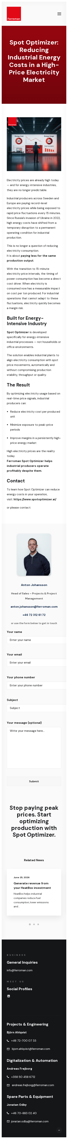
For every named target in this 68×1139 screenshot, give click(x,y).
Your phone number (21, 677)
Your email (14, 654)
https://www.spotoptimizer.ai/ (35, 499)
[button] (59, 14)
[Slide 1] (30, 924)
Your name (14, 632)
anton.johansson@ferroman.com (34, 607)
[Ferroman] (14, 14)
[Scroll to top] (59, 1130)
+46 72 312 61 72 (34, 615)
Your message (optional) (24, 723)
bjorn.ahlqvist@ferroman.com (30, 1049)
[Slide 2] (34, 924)
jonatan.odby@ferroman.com (30, 1121)
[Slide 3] (38, 924)
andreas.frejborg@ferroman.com (33, 1085)
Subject (12, 700)
